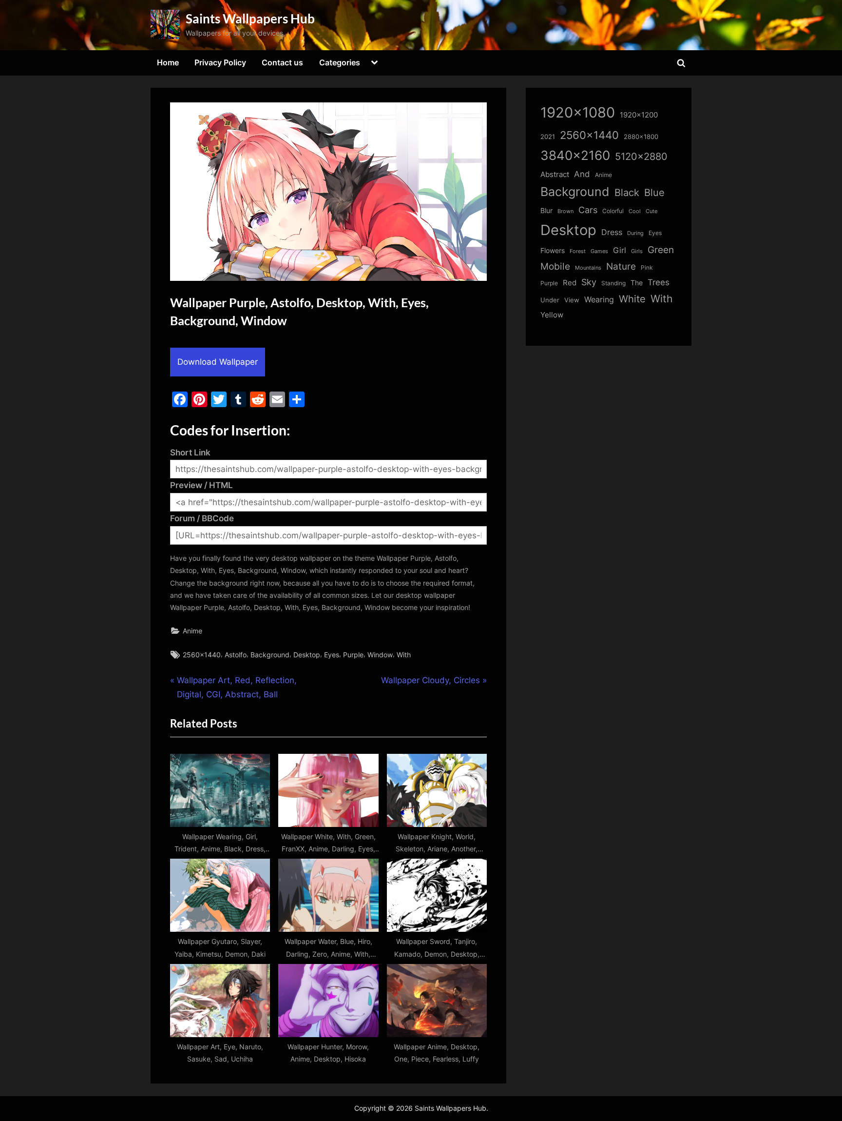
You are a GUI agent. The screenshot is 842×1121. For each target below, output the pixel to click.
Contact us (282, 62)
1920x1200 (639, 115)
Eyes (331, 654)
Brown (565, 211)
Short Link (190, 452)
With (404, 654)
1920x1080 (577, 112)
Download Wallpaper (217, 362)
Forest (578, 251)
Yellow (551, 315)
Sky (588, 282)
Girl (619, 250)
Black (626, 192)
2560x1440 (202, 654)
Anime (192, 631)
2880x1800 (641, 136)
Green (661, 250)
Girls (637, 251)
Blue (654, 192)
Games (599, 251)
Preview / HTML (201, 485)
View (571, 300)
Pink (647, 267)
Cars (587, 210)
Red (569, 282)
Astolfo (236, 654)
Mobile (555, 266)
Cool (635, 211)
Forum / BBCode (202, 518)
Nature (621, 266)
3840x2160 (575, 155)
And (582, 174)
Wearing (599, 299)
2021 (547, 136)
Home (168, 62)
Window (380, 654)
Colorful (613, 211)
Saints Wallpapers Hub (250, 18)
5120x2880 (641, 156)
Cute (651, 211)
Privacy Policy (220, 62)
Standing (613, 283)
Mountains (588, 268)
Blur (546, 211)
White (632, 299)
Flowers (552, 251)
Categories (339, 62)
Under (549, 300)
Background (269, 654)
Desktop (306, 654)
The (637, 282)
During (635, 233)
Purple (353, 654)
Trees (659, 282)
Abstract (554, 174)
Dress (611, 232)
